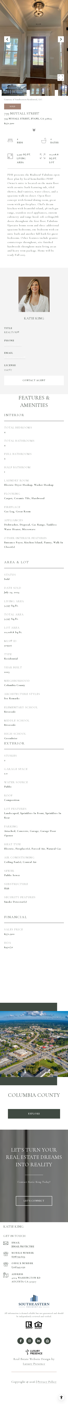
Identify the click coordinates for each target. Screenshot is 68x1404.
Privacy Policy (47, 1382)
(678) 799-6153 (13, 344)
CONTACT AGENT (34, 380)
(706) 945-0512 (18, 1267)
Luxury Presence (34, 1364)
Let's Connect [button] (34, 1200)
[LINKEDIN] (38, 1341)
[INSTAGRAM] (29, 1341)
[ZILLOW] (47, 1341)
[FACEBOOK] (20, 1341)
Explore (34, 1113)
